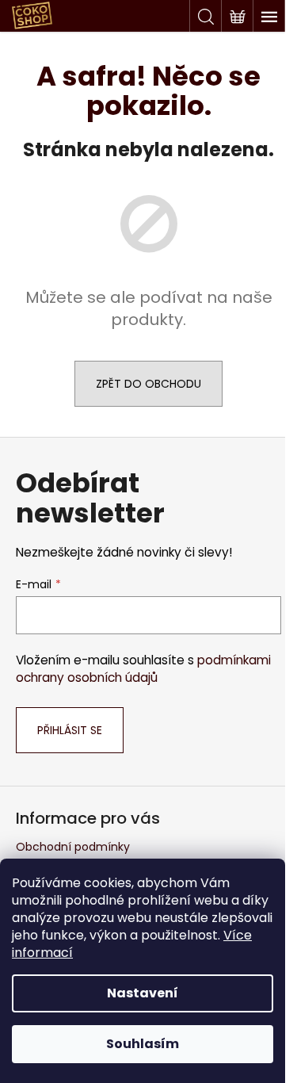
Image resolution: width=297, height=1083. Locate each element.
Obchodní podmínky (73, 847)
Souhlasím (142, 1044)
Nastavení (142, 993)
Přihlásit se (69, 730)
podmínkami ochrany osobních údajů (143, 669)
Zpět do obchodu (148, 384)
